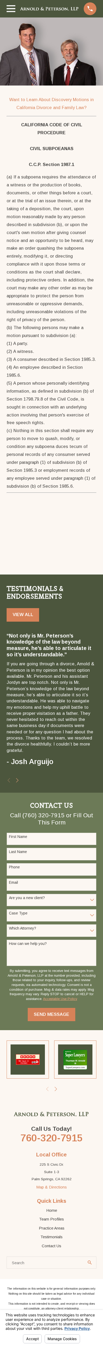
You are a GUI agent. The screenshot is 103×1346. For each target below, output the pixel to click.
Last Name (18, 852)
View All (23, 614)
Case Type (18, 913)
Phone (14, 867)
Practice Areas (51, 1228)
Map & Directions (51, 1187)
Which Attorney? (22, 928)
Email (13, 882)
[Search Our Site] (90, 1262)
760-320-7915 (51, 1137)
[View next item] (17, 780)
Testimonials (51, 1237)
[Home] (49, 9)
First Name (18, 836)
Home (51, 1210)
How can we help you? (28, 943)
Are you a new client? (27, 898)
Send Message (51, 1014)
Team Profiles (51, 1219)
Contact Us (51, 1246)
